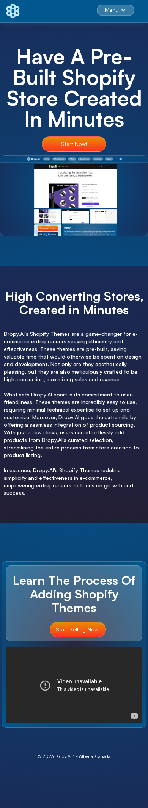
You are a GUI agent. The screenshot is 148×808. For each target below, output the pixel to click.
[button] (115, 10)
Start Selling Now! (78, 629)
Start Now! (74, 144)
